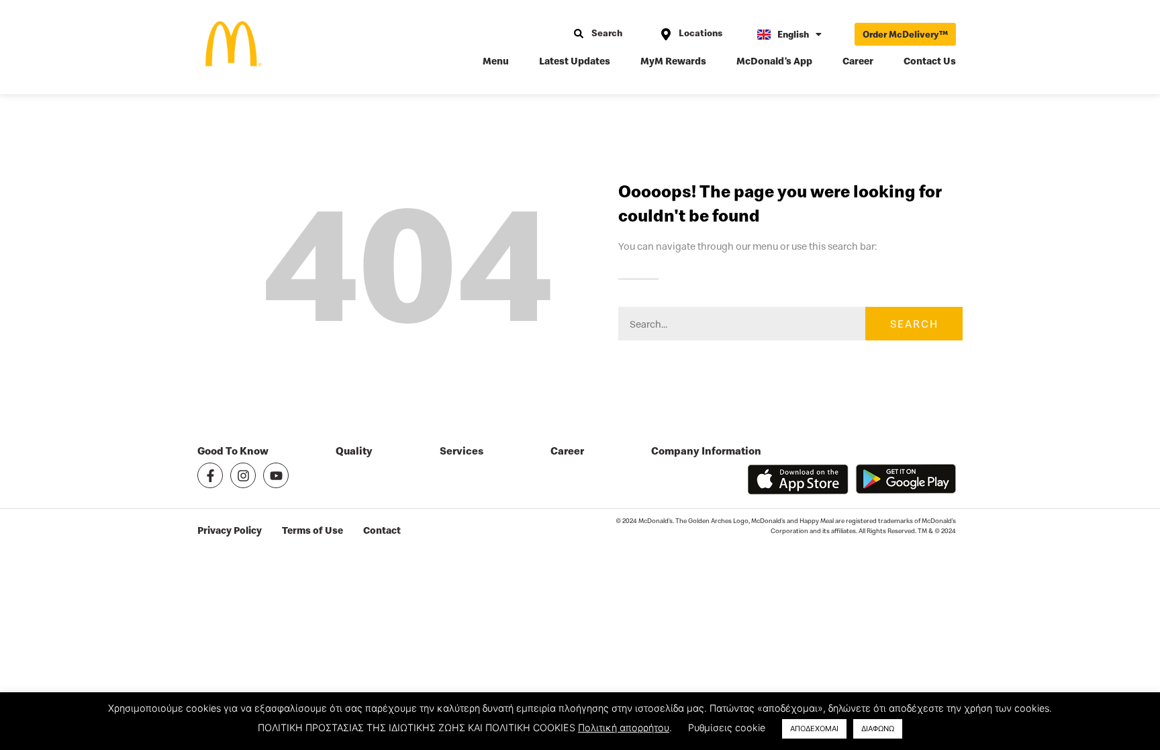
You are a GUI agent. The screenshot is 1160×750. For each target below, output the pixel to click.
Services (461, 450)
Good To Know (233, 450)
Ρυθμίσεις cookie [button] (726, 727)
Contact (382, 530)
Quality (354, 450)
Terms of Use (312, 530)
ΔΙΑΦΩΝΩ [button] (877, 728)
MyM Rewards (673, 60)
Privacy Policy (229, 530)
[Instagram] (243, 475)
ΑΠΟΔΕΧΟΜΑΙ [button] (814, 728)
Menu (496, 60)
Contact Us (930, 60)
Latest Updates (574, 60)
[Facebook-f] (210, 475)
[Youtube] (276, 475)
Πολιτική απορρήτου (623, 727)
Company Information (706, 450)
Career (857, 60)
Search (914, 323)
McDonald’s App (774, 60)
